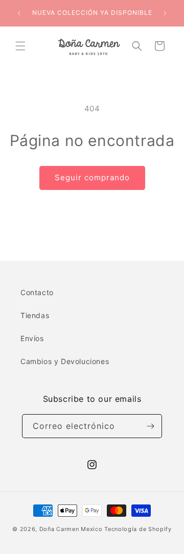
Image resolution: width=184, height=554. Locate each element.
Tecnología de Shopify (138, 529)
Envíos (32, 338)
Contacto (37, 292)
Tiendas (34, 315)
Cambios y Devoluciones (64, 361)
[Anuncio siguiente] (165, 13)
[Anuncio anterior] (19, 13)
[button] (20, 46)
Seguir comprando (92, 177)
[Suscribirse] (150, 426)
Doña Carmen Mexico (71, 529)
